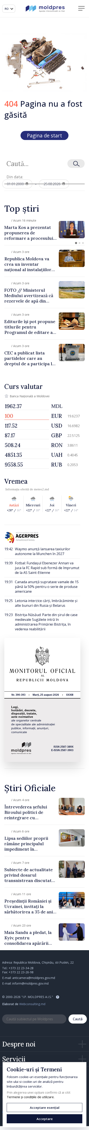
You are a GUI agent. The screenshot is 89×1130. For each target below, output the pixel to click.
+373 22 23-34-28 (21, 968)
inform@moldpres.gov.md (30, 983)
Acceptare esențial (44, 1107)
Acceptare (45, 1119)
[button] (76, 243)
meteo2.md (41, 489)
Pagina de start (44, 135)
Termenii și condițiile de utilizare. (30, 1097)
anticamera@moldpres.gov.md (33, 978)
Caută (78, 1019)
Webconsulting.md (32, 1004)
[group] (44, 229)
